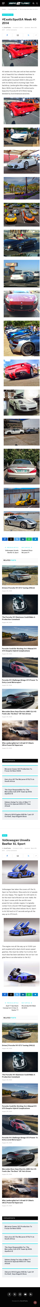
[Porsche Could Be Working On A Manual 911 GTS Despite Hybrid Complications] (20, 636)
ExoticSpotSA (8, 14)
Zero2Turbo (7, 27)
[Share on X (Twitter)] (28, 35)
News (4, 835)
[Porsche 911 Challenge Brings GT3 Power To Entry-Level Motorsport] (20, 667)
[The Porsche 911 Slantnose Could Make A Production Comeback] (20, 604)
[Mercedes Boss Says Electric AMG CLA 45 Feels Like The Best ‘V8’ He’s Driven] (20, 699)
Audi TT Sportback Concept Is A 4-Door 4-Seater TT (10, 1008)
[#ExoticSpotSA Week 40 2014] (20, 66)
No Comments (12, 30)
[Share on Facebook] (7, 35)
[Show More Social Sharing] (36, 35)
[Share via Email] (18, 35)
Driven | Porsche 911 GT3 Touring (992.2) (18, 588)
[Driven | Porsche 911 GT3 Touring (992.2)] (20, 575)
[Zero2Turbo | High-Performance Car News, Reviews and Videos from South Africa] (19, 3)
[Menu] (3, 3)
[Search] (33, 3)
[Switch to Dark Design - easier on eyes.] (37, 3)
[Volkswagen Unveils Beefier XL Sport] (20, 883)
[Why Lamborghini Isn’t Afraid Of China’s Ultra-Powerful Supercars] (20, 730)
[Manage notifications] (35, 1302)
